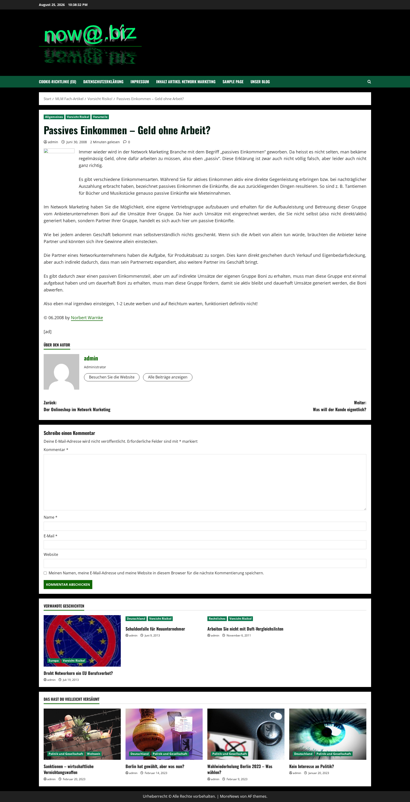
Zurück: (77, 405)
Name (50, 517)
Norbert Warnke (87, 317)
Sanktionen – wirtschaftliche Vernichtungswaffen (68, 769)
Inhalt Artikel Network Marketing (185, 81)
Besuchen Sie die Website (112, 377)
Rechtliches (217, 619)
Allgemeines (54, 117)
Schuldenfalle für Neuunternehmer (155, 629)
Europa (54, 661)
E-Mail (50, 536)
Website (51, 554)
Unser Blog (260, 81)
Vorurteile (100, 117)
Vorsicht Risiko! (78, 117)
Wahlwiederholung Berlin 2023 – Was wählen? (239, 769)
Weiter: (339, 405)
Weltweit (93, 754)
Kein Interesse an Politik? (311, 766)
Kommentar (56, 449)
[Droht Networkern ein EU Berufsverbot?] (82, 641)
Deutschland (136, 619)
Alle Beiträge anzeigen (167, 377)
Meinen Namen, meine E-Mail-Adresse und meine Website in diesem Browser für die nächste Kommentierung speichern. (156, 573)
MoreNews (229, 796)
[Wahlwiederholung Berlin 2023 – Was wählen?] (245, 734)
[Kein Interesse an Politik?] (327, 734)
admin (53, 142)
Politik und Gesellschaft (66, 754)
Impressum (139, 81)
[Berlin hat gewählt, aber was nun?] (164, 734)
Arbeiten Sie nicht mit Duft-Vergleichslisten (245, 629)
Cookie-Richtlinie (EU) (57, 81)
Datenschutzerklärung (103, 81)
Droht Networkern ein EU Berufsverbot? (78, 673)
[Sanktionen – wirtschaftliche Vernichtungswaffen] (82, 734)
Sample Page (233, 81)
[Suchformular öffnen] (369, 81)
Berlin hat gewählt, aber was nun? (155, 766)
